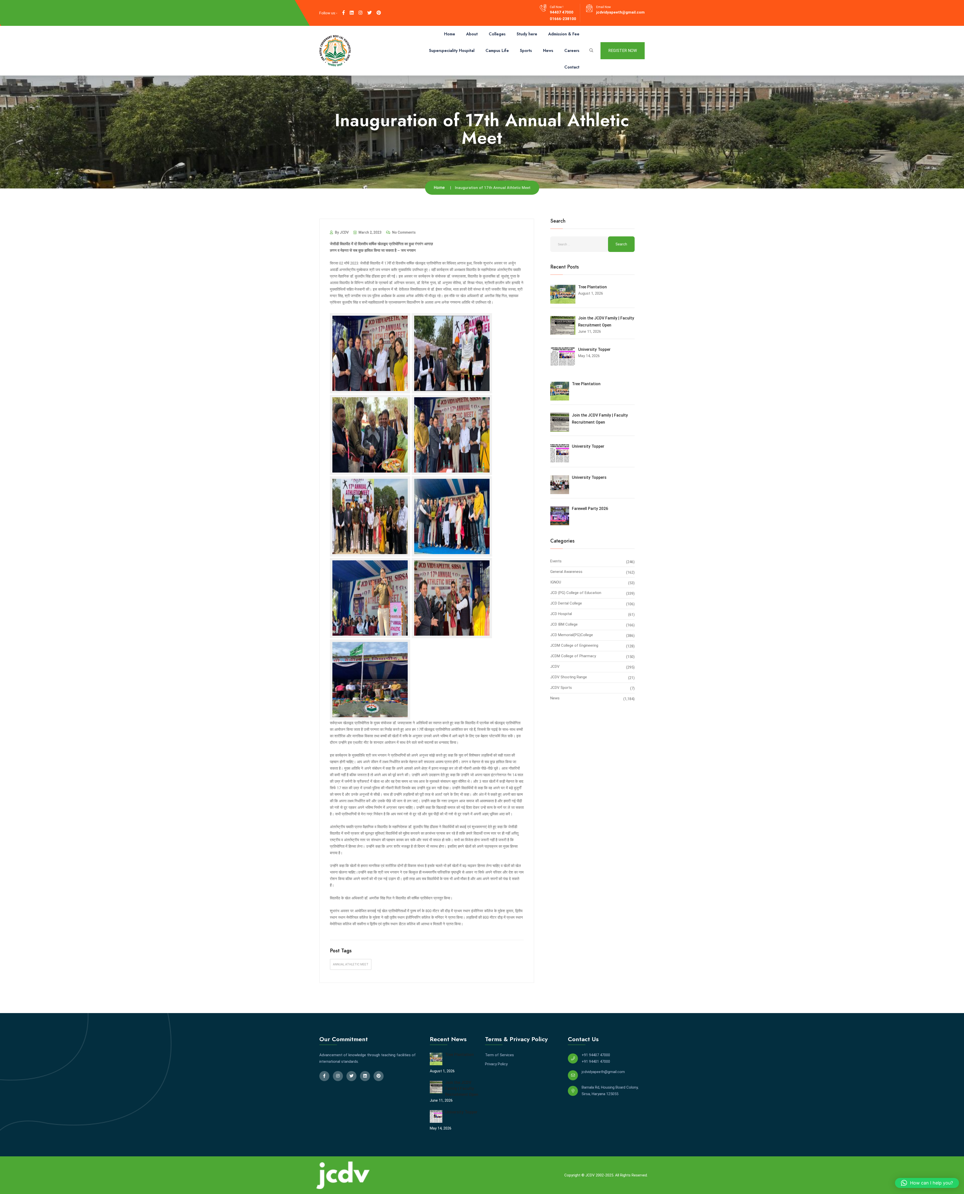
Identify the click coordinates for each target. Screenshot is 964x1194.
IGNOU (555, 582)
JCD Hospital (561, 614)
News (548, 50)
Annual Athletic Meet (351, 964)
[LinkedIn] (352, 13)
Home (449, 34)
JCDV (555, 666)
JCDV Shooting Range (568, 677)
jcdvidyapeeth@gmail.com (620, 12)
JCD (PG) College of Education (575, 592)
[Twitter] (369, 13)
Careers (571, 50)
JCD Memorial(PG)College (571, 635)
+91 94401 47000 (596, 1061)
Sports (526, 50)
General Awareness (566, 571)
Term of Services (499, 1055)
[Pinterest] (379, 13)
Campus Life (497, 50)
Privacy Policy (496, 1064)
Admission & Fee (563, 34)
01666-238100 (563, 19)
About (472, 34)
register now (622, 50)
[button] (927, 1183)
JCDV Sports (561, 687)
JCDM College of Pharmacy (573, 656)
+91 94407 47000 (596, 1055)
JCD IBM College (564, 624)
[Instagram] (360, 13)
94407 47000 (561, 12)
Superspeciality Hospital (451, 50)
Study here (527, 34)
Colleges (497, 34)
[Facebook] (343, 13)
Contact (571, 67)
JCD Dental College (566, 603)
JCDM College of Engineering (574, 645)
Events (556, 561)
